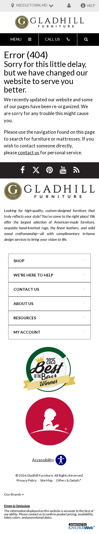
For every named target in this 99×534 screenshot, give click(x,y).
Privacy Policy (26, 480)
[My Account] (69, 6)
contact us (28, 152)
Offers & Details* (68, 480)
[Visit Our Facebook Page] (23, 169)
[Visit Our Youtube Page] (63, 169)
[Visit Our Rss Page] (76, 169)
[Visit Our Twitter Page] (36, 169)
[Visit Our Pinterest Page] (50, 169)
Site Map (46, 480)
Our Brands (14, 494)
